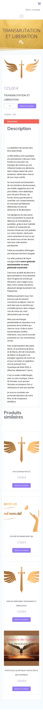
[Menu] (21, 16)
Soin (14, 114)
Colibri (31, 719)
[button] (35, 60)
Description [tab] (12, 121)
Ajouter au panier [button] (21, 485)
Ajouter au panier (27, 106)
